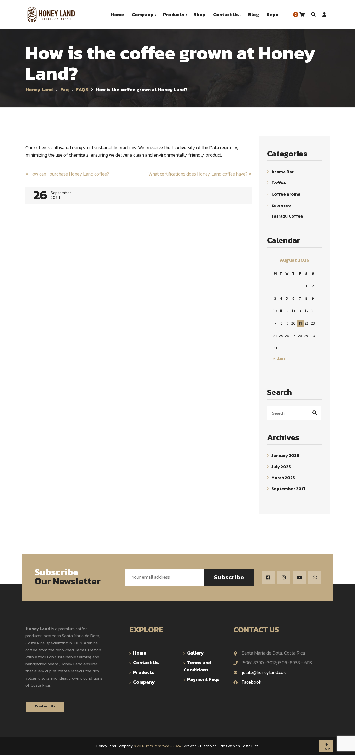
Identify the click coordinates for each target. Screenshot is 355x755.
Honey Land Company (114, 746)
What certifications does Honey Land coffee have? (200, 173)
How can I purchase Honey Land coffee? (67, 173)
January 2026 (285, 455)
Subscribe (229, 577)
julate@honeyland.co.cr (265, 672)
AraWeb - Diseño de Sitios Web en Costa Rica (221, 746)
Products (143, 672)
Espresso (281, 205)
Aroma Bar (282, 171)
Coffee (278, 183)
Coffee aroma (285, 194)
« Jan (278, 358)
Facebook (251, 681)
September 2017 (288, 489)
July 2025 (281, 466)
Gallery (195, 652)
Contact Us (45, 706)
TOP (326, 748)
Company (144, 681)
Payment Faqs (203, 679)
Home (139, 652)
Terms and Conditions (197, 666)
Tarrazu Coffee (287, 216)
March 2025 (283, 477)
